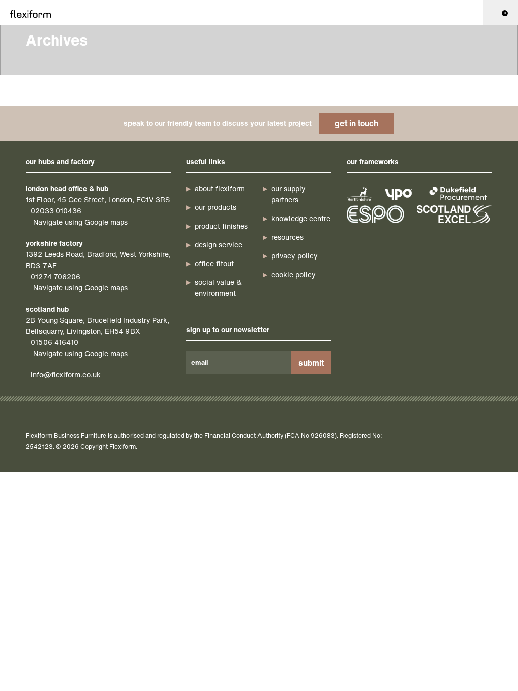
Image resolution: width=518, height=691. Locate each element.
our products (215, 207)
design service (218, 244)
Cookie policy (293, 274)
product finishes (221, 226)
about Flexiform (220, 188)
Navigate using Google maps (80, 222)
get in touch (356, 123)
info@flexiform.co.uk (66, 374)
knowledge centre (300, 218)
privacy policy (294, 255)
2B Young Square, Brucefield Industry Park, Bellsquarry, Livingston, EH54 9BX (97, 325)
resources (287, 237)
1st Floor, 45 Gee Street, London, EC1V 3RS (98, 199)
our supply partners (288, 194)
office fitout (214, 263)
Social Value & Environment (218, 287)
